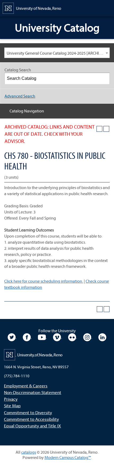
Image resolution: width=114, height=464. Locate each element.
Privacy (10, 399)
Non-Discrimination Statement (32, 392)
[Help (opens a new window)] (106, 129)
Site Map (12, 405)
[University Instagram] (87, 336)
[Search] (104, 78)
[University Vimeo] (57, 336)
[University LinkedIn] (102, 336)
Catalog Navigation (27, 110)
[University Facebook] (27, 336)
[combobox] (57, 52)
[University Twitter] (12, 336)
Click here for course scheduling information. (43, 281)
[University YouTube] (42, 336)
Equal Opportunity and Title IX (32, 425)
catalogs (28, 452)
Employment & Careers (25, 385)
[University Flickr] (72, 336)
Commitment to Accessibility (31, 419)
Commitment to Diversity (28, 412)
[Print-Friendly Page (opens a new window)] (99, 129)
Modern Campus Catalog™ (68, 457)
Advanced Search (20, 96)
